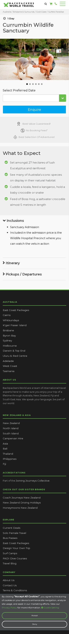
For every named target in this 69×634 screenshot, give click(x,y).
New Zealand (11, 423)
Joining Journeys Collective (32, 480)
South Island (11, 433)
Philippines (9, 458)
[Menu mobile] (62, 4)
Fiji (4, 463)
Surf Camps (10, 553)
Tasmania (8, 371)
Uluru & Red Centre (15, 355)
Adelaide (8, 360)
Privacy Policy (9, 607)
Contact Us (10, 585)
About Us (8, 580)
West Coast (10, 365)
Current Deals (11, 527)
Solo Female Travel (14, 532)
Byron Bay (9, 335)
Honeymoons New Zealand (20, 507)
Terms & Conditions (15, 590)
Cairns (6, 315)
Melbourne (10, 345)
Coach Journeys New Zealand (21, 497)
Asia (5, 443)
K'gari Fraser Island (14, 325)
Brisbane (8, 330)
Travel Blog (9, 563)
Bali (5, 448)
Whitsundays (11, 320)
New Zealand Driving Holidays (22, 502)
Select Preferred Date (19, 90)
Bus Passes (10, 537)
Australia (7, 12)
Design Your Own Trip (16, 548)
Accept (34, 615)
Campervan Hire (13, 438)
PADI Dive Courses (15, 558)
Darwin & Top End (14, 350)
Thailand (8, 453)
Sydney (7, 340)
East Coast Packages (16, 310)
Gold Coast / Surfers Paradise (50, 12)
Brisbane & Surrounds (24, 12)
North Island (10, 428)
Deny (34, 624)
